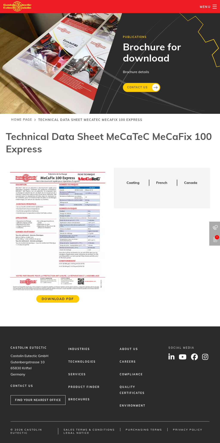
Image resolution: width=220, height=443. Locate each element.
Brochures (79, 399)
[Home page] (17, 4)
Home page (21, 120)
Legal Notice (76, 432)
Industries (79, 349)
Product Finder (84, 387)
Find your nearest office (38, 400)
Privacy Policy (187, 429)
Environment (132, 405)
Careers (128, 361)
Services (77, 374)
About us (129, 349)
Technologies (82, 361)
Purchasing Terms (144, 429)
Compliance (131, 374)
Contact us (137, 87)
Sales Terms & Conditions (89, 429)
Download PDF (58, 299)
